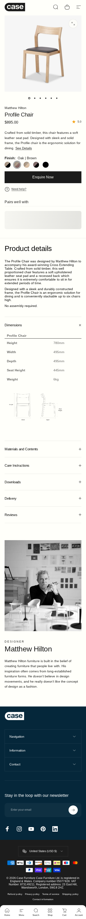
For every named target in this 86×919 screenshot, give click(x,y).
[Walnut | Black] (36, 165)
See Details (23, 148)
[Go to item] (29, 98)
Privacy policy (32, 894)
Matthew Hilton (15, 108)
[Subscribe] (73, 810)
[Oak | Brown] (17, 165)
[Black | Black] (46, 165)
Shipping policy (70, 894)
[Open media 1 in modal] (73, 23)
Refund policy (15, 894)
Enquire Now (43, 177)
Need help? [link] (18, 189)
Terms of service (50, 894)
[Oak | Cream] (27, 165)
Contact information (43, 899)
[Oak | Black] (8, 165)
